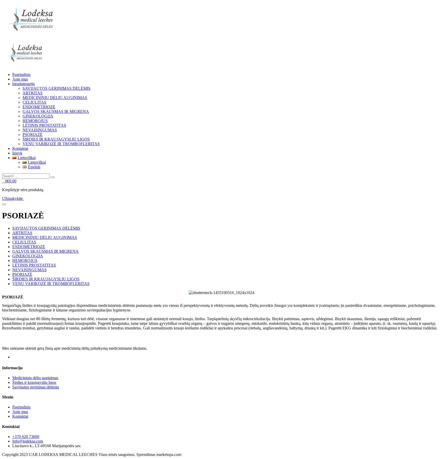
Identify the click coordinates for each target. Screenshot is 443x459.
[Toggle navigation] (4, 204)
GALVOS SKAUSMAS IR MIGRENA (56, 111)
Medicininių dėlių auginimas (35, 378)
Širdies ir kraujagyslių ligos (34, 382)
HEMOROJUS (35, 121)
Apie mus (20, 79)
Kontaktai (20, 148)
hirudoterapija (23, 84)
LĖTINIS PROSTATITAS (44, 125)
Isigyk (17, 153)
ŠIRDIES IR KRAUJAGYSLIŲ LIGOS (56, 139)
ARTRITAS (33, 93)
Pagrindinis (21, 74)
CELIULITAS (34, 102)
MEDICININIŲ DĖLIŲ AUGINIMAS (55, 97)
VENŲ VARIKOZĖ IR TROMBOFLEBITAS (61, 144)
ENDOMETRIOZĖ (39, 107)
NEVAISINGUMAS (40, 130)
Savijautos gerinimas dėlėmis (35, 387)
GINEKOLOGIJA (38, 116)
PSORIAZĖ (33, 134)
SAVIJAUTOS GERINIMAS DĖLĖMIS (56, 88)
